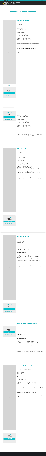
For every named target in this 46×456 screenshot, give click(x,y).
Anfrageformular (9, 93)
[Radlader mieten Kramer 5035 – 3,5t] (8, 107)
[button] (9, 85)
